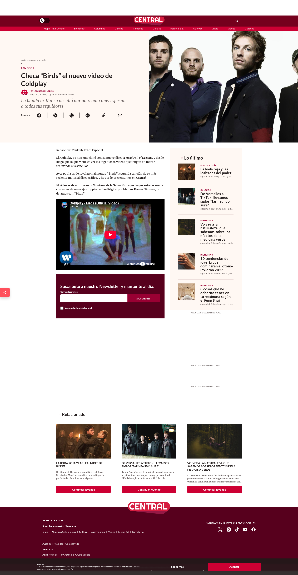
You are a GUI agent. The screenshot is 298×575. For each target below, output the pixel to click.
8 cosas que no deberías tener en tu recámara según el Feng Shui (215, 294)
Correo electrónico (69, 292)
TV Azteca (66, 554)
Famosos (138, 28)
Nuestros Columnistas (64, 531)
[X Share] (55, 115)
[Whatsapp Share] (71, 115)
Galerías (249, 28)
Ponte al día (176, 28)
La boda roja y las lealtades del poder (216, 171)
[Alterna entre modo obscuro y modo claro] (44, 20)
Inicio (23, 60)
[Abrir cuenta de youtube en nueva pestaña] (245, 529)
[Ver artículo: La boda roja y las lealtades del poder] (186, 172)
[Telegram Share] (88, 115)
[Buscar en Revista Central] (237, 21)
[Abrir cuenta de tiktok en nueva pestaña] (237, 529)
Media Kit (123, 531)
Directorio (138, 531)
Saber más (177, 566)
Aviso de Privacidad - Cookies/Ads (60, 543)
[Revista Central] (149, 21)
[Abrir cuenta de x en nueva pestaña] (220, 529)
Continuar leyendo (83, 489)
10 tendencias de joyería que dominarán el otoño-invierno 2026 (216, 264)
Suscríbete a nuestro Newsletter (59, 526)
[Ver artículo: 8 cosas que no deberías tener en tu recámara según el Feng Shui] (186, 291)
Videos (231, 28)
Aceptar (234, 566)
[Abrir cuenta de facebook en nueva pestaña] (253, 529)
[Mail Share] (120, 115)
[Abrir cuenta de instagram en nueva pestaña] (229, 529)
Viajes (215, 28)
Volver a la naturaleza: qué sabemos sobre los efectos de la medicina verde (215, 231)
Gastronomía (98, 531)
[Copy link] (104, 115)
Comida (119, 28)
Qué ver (197, 28)
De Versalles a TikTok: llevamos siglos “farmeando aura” (215, 199)
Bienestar (79, 28)
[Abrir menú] (243, 21)
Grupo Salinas (82, 554)
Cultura (157, 28)
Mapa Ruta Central (54, 28)
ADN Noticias (49, 554)
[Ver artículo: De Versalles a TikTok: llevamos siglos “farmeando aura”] (186, 196)
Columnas (99, 28)
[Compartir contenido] (5, 292)
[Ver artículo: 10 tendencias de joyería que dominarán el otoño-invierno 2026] (186, 261)
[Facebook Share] (39, 115)
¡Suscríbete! (144, 298)
